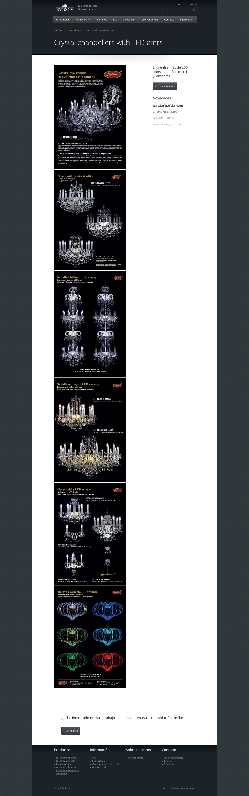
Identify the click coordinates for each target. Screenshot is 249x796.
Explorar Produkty (166, 86)
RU (191, 4)
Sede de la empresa (173, 757)
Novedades (73, 30)
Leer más (171, 117)
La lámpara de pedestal (67, 770)
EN (175, 4)
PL (187, 4)
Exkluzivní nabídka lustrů (168, 105)
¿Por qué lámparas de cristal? (106, 764)
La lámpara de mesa (66, 767)
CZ (171, 4)
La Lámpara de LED (65, 761)
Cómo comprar (99, 761)
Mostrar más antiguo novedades (168, 124)
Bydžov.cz (58, 30)
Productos (62, 749)
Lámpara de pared (65, 764)
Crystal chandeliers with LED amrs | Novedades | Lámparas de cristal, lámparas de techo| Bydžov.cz (65, 8)
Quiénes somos (135, 757)
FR (179, 4)
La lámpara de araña (66, 757)
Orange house (188, 788)
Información (100, 749)
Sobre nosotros (138, 749)
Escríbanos (72, 730)
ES (195, 4)
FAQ (94, 757)
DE (183, 4)
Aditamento (61, 773)
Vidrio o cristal (99, 767)
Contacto (169, 749)
